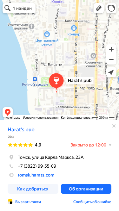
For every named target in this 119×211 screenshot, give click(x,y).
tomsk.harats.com (36, 174)
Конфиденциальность (77, 117)
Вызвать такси (28, 202)
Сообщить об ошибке (92, 202)
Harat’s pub (21, 130)
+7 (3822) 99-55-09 (37, 166)
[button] (99, 8)
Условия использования (40, 117)
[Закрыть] (113, 125)
